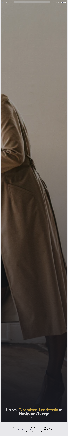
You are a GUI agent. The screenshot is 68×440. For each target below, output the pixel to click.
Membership (35, 2)
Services (19, 2)
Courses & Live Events (24, 2)
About (15, 2)
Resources (30, 2)
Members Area (40, 2)
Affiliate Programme (47, 2)
